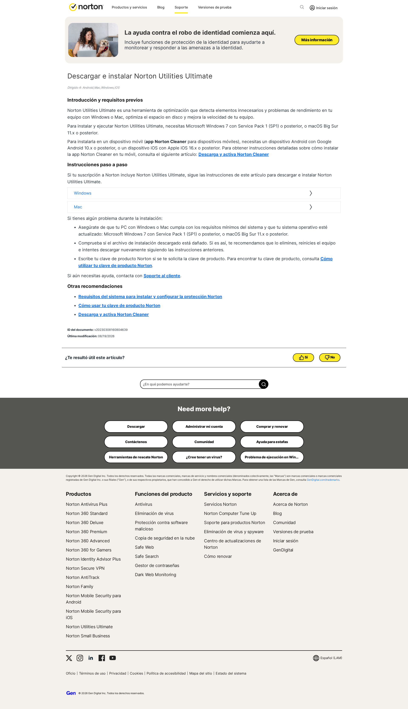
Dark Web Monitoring (155, 574)
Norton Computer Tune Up (230, 513)
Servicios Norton (220, 504)
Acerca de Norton (290, 504)
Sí (306, 357)
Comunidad (284, 522)
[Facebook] (101, 658)
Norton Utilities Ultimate (89, 626)
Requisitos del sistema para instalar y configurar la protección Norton (150, 296)
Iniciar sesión (327, 8)
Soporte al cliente (162, 275)
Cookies (136, 673)
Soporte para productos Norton (234, 522)
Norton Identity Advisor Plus (93, 559)
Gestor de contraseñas (157, 565)
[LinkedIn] (90, 658)
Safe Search (147, 556)
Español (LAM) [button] (331, 658)
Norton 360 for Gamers (88, 550)
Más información (316, 40)
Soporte (181, 7)
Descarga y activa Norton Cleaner (233, 154)
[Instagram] (79, 658)
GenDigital (283, 550)
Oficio (70, 673)
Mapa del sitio (200, 673)
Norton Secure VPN (85, 568)
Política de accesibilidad (166, 673)
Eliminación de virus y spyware (234, 531)
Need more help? (204, 409)
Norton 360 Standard (86, 513)
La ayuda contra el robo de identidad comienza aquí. (200, 32)
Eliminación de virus (154, 513)
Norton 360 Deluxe (84, 522)
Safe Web (144, 547)
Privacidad (117, 673)
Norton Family (79, 586)
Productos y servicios (129, 7)
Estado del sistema (231, 673)
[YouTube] (112, 658)
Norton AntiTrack (82, 577)
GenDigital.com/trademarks (323, 479)
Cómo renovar (218, 556)
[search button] (303, 7)
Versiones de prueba (214, 7)
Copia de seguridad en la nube (165, 538)
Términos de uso (92, 673)
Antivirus (143, 504)
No (332, 357)
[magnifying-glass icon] (263, 384)
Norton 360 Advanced (87, 540)
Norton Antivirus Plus (86, 504)
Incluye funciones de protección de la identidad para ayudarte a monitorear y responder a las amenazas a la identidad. (195, 44)
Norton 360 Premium (86, 531)
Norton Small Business (88, 635)
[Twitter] (69, 658)
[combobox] (204, 384)
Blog (160, 7)
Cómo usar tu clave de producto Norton (119, 305)
